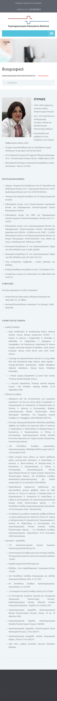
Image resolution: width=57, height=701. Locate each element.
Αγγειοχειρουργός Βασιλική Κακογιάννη (18, 76)
